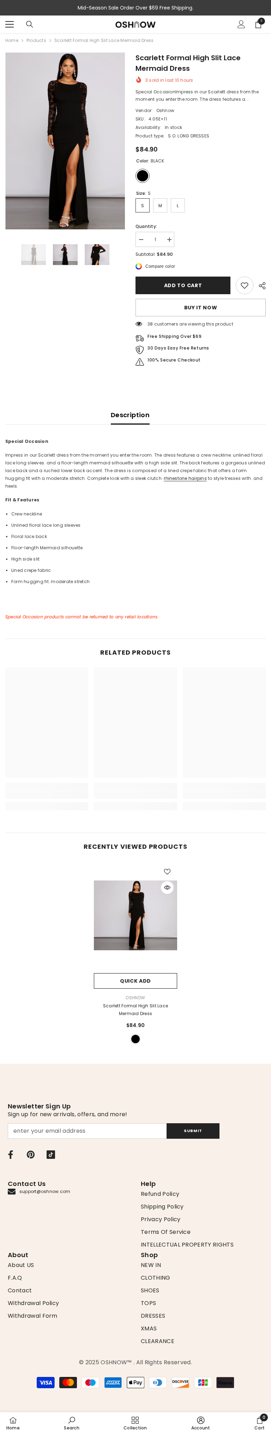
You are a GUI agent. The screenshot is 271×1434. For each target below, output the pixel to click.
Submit (193, 1130)
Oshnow (165, 110)
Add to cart (183, 285)
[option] (65, 140)
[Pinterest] (30, 1154)
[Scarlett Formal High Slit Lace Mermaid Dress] (135, 915)
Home (11, 40)
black (135, 1039)
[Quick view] (167, 887)
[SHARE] (259, 285)
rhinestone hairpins (185, 478)
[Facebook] (10, 1154)
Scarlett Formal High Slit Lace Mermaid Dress (135, 1009)
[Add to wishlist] (167, 871)
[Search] (29, 24)
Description (130, 414)
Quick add (135, 980)
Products (36, 40)
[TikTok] (50, 1154)
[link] (244, 285)
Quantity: (146, 226)
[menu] (9, 24)
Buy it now (200, 307)
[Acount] (241, 24)
